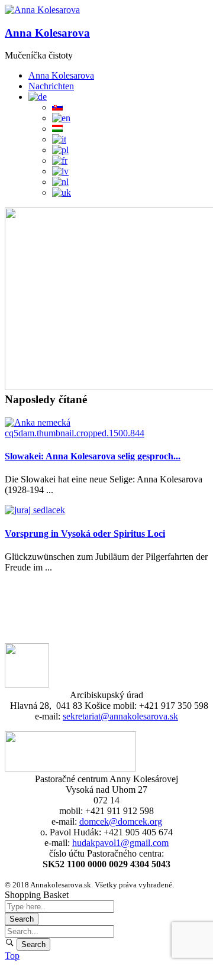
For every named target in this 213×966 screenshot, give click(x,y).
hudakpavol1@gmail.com (120, 843)
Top (12, 956)
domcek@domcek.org (120, 821)
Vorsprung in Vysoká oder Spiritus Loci (85, 534)
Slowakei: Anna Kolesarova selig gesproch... (92, 456)
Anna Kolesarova (47, 33)
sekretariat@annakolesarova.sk (120, 716)
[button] (42, 10)
